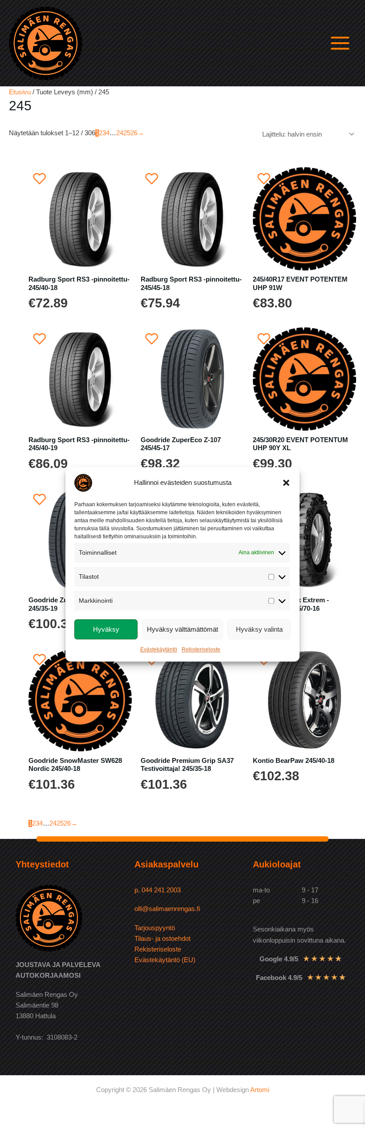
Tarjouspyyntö (154, 927)
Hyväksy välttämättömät (182, 629)
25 (126, 133)
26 (134, 133)
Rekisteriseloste (201, 650)
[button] (286, 482)
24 (119, 133)
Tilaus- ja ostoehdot (162, 938)
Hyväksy (106, 629)
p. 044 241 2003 (158, 890)
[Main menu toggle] (340, 43)
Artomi (259, 1089)
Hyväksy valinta (259, 629)
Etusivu (20, 92)
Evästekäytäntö (158, 650)
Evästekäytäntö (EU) (164, 960)
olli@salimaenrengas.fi (167, 908)
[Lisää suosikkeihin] (39, 178)
